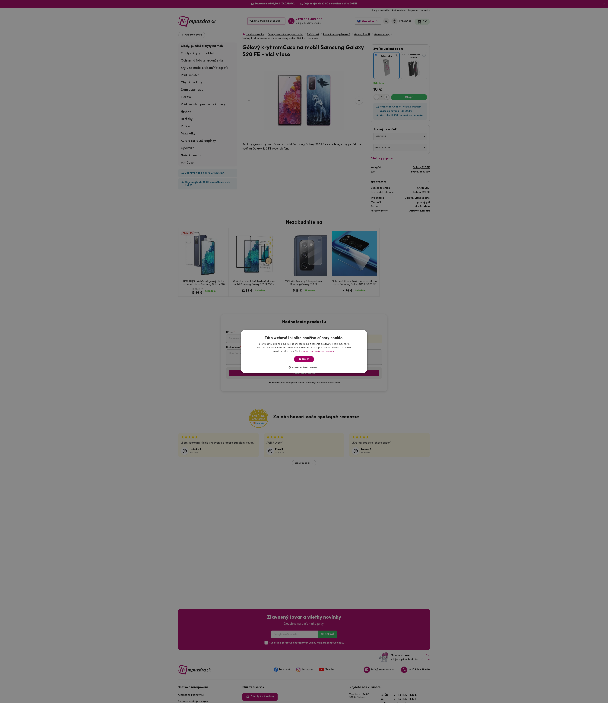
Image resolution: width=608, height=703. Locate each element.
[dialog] (304, 351)
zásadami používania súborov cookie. (318, 351)
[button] (304, 367)
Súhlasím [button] (304, 359)
